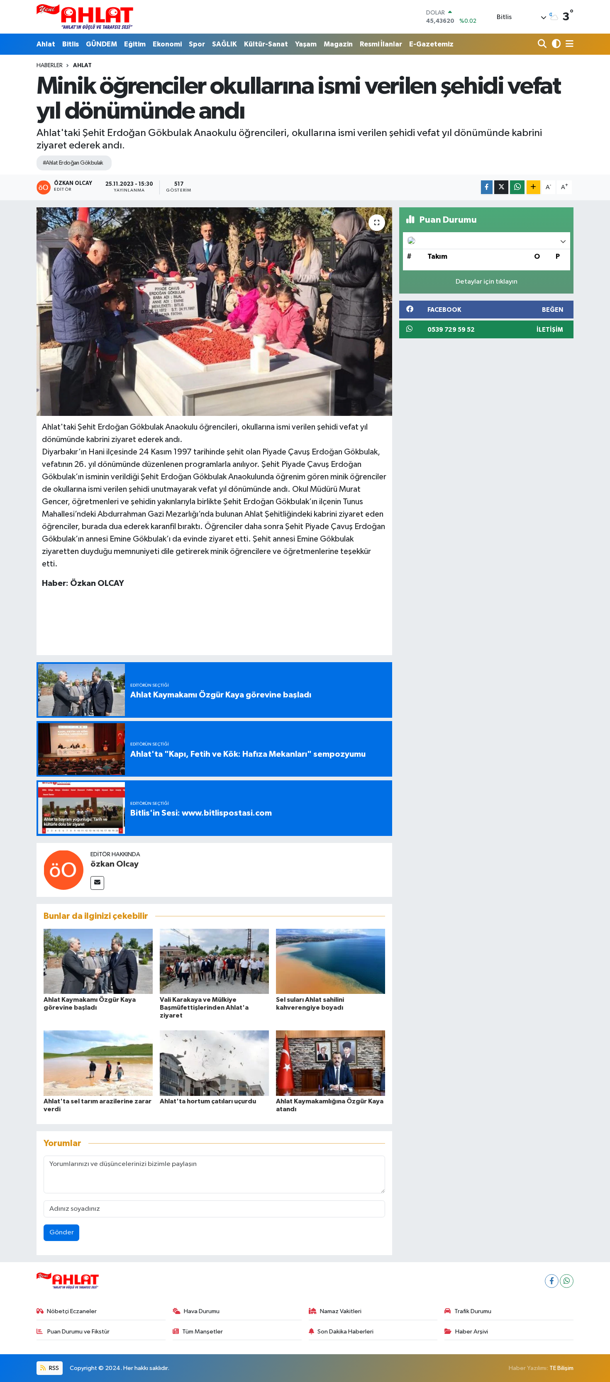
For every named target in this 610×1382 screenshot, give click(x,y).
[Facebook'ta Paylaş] (487, 187)
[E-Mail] (97, 883)
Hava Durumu (202, 1311)
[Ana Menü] (568, 44)
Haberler (50, 65)
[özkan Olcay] (63, 869)
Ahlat (46, 44)
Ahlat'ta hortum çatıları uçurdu (208, 1101)
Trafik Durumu (472, 1311)
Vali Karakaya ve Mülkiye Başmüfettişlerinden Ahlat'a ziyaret (204, 1007)
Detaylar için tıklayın (486, 281)
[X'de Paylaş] (501, 187)
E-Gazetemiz (431, 44)
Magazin (338, 44)
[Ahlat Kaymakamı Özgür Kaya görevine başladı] (98, 961)
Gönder (61, 1232)
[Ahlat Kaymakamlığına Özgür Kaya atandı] (330, 1062)
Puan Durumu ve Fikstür (78, 1332)
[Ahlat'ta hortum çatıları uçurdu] (214, 1062)
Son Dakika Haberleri (345, 1332)
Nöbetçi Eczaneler (72, 1311)
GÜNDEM (101, 44)
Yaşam (306, 44)
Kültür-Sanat (266, 44)
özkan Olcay (114, 864)
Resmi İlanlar (381, 44)
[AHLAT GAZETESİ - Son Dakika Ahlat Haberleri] (85, 17)
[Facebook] (552, 1281)
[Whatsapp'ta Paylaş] (517, 187)
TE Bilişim (561, 1368)
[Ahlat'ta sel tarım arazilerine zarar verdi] (98, 1062)
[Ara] (543, 44)
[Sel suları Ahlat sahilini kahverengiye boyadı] (330, 961)
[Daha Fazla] (533, 187)
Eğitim (135, 44)
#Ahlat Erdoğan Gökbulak (73, 163)
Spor (197, 44)
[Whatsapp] (566, 1281)
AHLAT (82, 65)
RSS (53, 1368)
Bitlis (70, 44)
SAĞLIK (224, 44)
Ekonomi (167, 44)
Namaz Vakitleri (340, 1311)
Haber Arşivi (471, 1332)
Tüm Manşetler (202, 1332)
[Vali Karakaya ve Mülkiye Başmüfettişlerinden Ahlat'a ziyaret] (214, 961)
